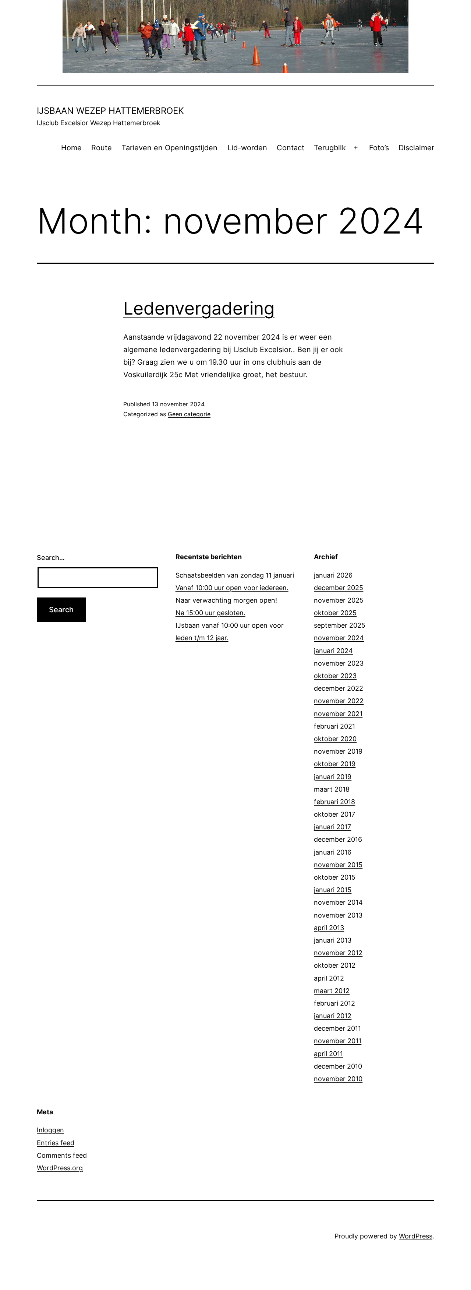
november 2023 (339, 663)
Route (101, 147)
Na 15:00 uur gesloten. (210, 613)
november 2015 (338, 865)
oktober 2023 (335, 676)
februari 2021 (334, 726)
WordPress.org (60, 1168)
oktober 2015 (334, 877)
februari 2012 (334, 1003)
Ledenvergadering (199, 308)
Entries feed (55, 1143)
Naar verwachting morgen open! (226, 600)
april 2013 (329, 928)
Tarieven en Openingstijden (169, 147)
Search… (51, 557)
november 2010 (338, 1079)
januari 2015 (332, 890)
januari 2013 (332, 940)
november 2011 (337, 1041)
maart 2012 (332, 991)
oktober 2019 (334, 764)
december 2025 (338, 588)
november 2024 (339, 638)
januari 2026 (333, 575)
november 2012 (338, 953)
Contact (290, 147)
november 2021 (338, 714)
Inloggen (50, 1130)
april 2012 (329, 978)
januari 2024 (333, 651)
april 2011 (328, 1054)
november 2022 (339, 701)
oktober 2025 (335, 613)
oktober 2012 (334, 965)
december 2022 (338, 688)
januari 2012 (332, 1016)
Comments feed (62, 1155)
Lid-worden (247, 147)
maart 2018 (332, 789)
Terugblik (330, 147)
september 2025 (339, 625)
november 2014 (338, 902)
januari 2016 (332, 852)
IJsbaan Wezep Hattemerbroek (110, 110)
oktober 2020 (335, 739)
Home (71, 147)
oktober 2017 (334, 814)
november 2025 (339, 600)
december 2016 (338, 839)
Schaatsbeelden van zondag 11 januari (235, 575)
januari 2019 (332, 777)
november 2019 (338, 751)
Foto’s (379, 147)
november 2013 (338, 915)
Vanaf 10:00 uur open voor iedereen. (232, 588)
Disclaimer (416, 147)
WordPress (415, 1236)
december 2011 (337, 1028)
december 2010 (338, 1066)
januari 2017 (332, 827)
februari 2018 (334, 802)
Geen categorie (189, 414)
